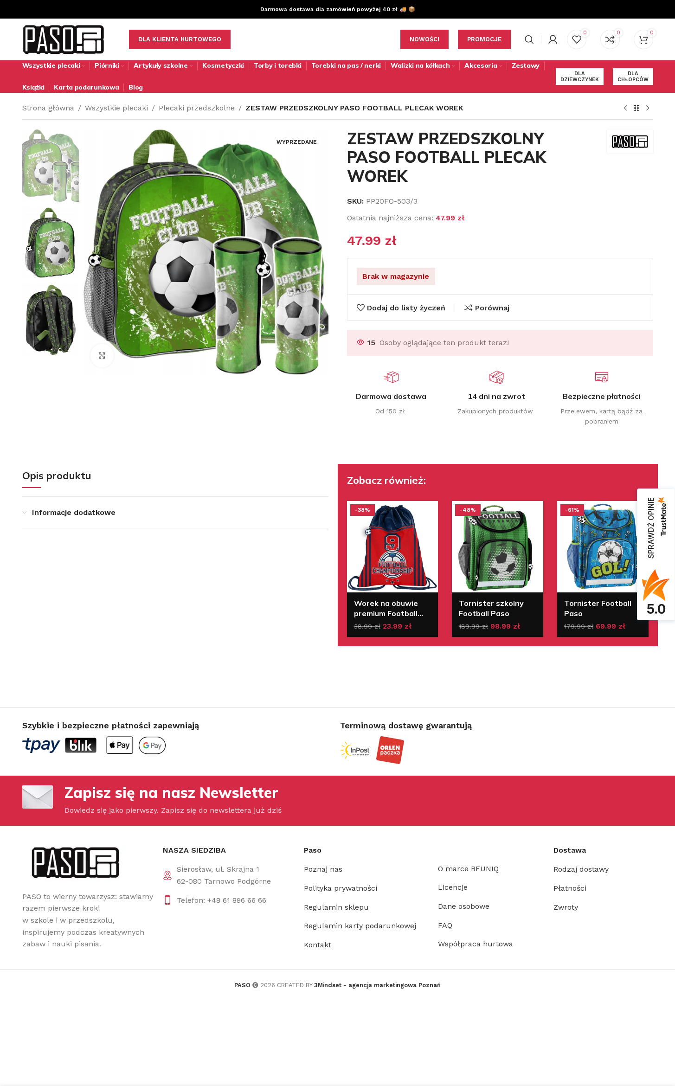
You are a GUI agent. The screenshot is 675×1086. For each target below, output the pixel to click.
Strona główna (48, 107)
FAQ (445, 925)
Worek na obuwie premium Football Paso (386, 613)
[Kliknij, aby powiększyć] (102, 355)
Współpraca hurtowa (475, 943)
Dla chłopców (633, 77)
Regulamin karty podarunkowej (360, 925)
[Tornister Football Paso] (603, 546)
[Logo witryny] (64, 38)
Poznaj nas (323, 869)
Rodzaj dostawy (581, 869)
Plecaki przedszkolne (197, 107)
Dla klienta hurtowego (179, 39)
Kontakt (317, 944)
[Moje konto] (553, 39)
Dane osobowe (463, 906)
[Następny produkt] (647, 108)
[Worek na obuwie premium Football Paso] (392, 546)
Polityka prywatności (340, 888)
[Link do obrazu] (74, 862)
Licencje (453, 887)
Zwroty (565, 907)
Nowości (424, 39)
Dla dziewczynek (579, 77)
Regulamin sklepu (336, 907)
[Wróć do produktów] (636, 108)
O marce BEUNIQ (468, 868)
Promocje (484, 39)
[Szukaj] (529, 39)
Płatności (569, 888)
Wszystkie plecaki (116, 107)
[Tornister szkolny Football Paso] (497, 546)
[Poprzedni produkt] (625, 108)
